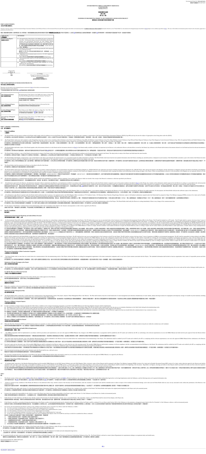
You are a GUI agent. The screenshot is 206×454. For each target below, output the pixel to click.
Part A (32, 87)
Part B (146, 28)
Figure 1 (36, 111)
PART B (40, 378)
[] (11, 449)
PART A (28, 378)
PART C (65, 378)
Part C (165, 28)
